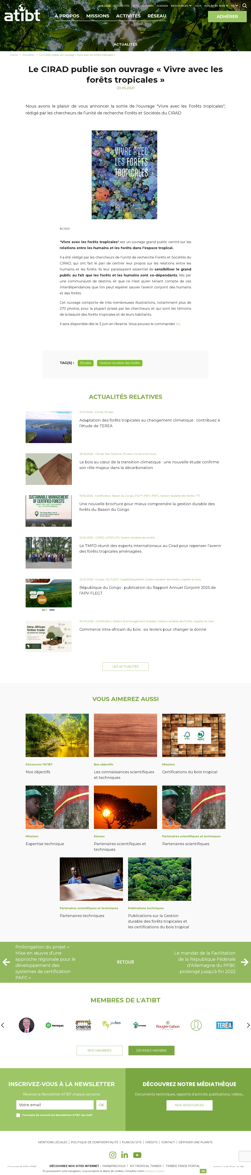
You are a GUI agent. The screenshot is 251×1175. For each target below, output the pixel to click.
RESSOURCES (179, 5)
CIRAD (99, 537)
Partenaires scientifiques (185, 844)
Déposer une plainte (196, 1142)
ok (203, 1171)
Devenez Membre (151, 1050)
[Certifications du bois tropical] (193, 736)
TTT (198, 495)
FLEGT (114, 579)
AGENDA (162, 5)
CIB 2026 (104, 5)
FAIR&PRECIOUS (114, 1166)
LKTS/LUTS (112, 537)
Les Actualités (126, 666)
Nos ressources (189, 1105)
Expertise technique (45, 844)
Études (85, 363)
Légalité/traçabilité (132, 579)
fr (233, 5)
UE (107, 579)
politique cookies (154, 1171)
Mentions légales (52, 1142)
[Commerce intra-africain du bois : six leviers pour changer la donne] (49, 636)
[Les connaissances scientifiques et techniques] (125, 736)
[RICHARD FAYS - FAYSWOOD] (139, 1025)
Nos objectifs (38, 772)
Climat (99, 412)
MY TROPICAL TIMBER (145, 1166)
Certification (103, 495)
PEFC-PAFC (151, 495)
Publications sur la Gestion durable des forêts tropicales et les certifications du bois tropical (158, 921)
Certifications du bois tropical (189, 772)
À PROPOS (67, 16)
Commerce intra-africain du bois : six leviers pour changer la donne (142, 629)
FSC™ (139, 495)
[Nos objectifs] (57, 736)
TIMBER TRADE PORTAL (183, 1166)
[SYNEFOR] (83, 1025)
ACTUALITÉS (121, 5)
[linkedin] (124, 1157)
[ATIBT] (22, 13)
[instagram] (112, 1157)
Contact (168, 1142)
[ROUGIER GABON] (168, 1025)
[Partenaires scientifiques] (193, 808)
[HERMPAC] (54, 1025)
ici (178, 324)
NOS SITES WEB (214, 5)
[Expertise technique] (57, 808)
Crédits (151, 1142)
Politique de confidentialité (94, 1142)
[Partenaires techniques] (91, 879)
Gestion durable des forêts (120, 363)
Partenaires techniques (82, 915)
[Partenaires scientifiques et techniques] (125, 808)
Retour (125, 962)
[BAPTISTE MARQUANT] (196, 1025)
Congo (99, 579)
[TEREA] (224, 1025)
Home (14, 55)
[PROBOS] (111, 1025)
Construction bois (144, 454)
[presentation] (2, 1025)
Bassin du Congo (123, 495)
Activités (128, 16)
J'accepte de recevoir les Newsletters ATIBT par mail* (57, 1115)
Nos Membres (99, 1050)
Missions (97, 16)
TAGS (197, 5)
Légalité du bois (190, 579)
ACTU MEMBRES (143, 5)
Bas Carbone (113, 454)
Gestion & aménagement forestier (135, 621)
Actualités (28, 55)
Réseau (157, 16)
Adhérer (227, 16)
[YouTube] (137, 1157)
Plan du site (132, 1142)
